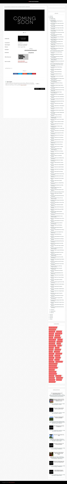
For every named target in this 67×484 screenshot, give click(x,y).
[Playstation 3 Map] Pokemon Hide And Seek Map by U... (56, 223)
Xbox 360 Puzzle (51, 379)
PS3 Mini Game (59, 341)
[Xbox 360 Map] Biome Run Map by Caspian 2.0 (59, 426)
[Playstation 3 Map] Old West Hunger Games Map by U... (56, 149)
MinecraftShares (33, 1)
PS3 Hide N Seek (57, 337)
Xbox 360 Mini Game (52, 371)
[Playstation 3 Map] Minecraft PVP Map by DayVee (59, 444)
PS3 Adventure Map (52, 329)
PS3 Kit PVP (60, 339)
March (52, 312)
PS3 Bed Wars (59, 331)
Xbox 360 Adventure (59, 361)
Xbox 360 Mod (51, 375)
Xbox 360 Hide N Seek (52, 365)
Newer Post (37, 88)
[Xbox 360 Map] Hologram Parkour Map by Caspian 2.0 (58, 471)
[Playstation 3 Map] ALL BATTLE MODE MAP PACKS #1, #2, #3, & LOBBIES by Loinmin (59, 400)
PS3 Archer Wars (52, 331)
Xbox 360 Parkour (59, 377)
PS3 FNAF (51, 337)
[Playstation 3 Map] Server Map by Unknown (57, 191)
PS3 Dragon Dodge (58, 333)
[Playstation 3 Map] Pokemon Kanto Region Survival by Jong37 (59, 453)
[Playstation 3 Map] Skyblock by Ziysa (59, 435)
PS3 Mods (58, 343)
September (52, 311)
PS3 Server (51, 355)
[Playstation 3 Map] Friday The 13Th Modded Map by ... (56, 255)
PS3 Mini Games (51, 343)
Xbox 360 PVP (59, 379)
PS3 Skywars (58, 357)
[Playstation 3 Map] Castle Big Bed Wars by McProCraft (59, 408)
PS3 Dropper (51, 335)
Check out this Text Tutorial (22, 62)
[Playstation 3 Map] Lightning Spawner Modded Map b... (56, 212)
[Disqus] (24, 104)
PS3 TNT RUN (51, 361)
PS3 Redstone (51, 353)
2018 (50, 16)
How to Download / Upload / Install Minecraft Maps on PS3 (56, 393)
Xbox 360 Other (51, 377)
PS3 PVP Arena (56, 351)
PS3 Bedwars (51, 333)
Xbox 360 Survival (52, 381)
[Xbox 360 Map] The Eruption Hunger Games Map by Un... (56, 92)
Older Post (42, 88)
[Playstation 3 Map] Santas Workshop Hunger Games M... (56, 266)
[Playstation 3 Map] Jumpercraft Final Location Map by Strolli (59, 462)
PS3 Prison (57, 347)
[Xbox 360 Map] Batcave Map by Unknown (56, 50)
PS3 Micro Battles (52, 341)
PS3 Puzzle (51, 349)
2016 (50, 314)
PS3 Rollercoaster (58, 353)
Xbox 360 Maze (51, 369)
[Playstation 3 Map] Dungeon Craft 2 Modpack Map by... (55, 188)
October (52, 309)
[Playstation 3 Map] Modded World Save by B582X (58, 417)
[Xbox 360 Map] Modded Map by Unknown (56, 63)
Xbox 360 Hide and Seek (53, 363)
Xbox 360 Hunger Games (53, 367)
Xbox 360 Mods (58, 375)
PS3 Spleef (51, 359)
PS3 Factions (57, 335)
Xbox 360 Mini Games (52, 373)
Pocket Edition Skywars (53, 327)
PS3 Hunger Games (52, 339)
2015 (50, 316)
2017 (50, 17)
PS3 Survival (57, 359)
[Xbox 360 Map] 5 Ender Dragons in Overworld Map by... (55, 81)
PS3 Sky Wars (57, 355)
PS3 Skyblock (51, 357)
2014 (50, 317)
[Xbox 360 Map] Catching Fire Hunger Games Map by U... (56, 35)
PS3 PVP (50, 351)
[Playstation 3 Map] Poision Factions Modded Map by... (56, 117)
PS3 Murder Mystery (52, 345)
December (52, 18)
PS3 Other (59, 345)
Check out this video (21, 60)
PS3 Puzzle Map (57, 349)
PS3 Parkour (51, 347)
